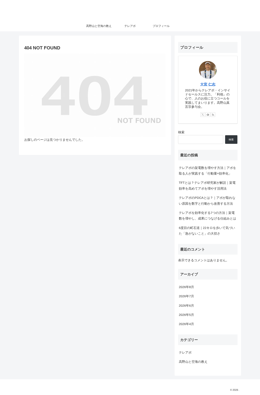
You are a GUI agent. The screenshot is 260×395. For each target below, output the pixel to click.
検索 (181, 132)
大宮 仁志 (207, 84)
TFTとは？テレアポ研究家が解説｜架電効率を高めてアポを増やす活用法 (207, 185)
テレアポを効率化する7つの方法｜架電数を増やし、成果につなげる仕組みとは (207, 215)
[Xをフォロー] (202, 114)
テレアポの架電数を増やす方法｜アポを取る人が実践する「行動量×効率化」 (207, 170)
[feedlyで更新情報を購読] (208, 114)
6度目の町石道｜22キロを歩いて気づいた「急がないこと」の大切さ (207, 230)
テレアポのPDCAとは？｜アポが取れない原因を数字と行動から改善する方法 (207, 200)
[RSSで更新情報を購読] (213, 114)
